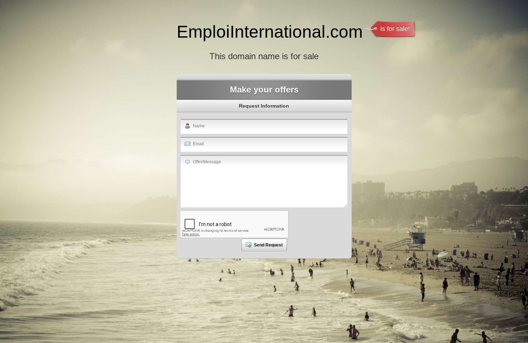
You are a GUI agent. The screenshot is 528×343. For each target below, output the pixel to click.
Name (199, 125)
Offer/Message (207, 161)
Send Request (268, 245)
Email (198, 143)
